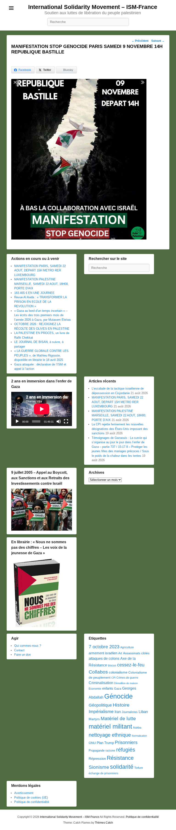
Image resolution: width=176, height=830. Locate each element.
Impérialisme (101, 711)
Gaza (117, 688)
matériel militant (110, 726)
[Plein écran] (66, 421)
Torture (138, 767)
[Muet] (58, 421)
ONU (92, 743)
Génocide (118, 696)
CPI (113, 677)
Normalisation (139, 735)
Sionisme (99, 767)
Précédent (140, 40)
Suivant (158, 40)
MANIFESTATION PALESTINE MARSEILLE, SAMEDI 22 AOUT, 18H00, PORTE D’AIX (41, 284)
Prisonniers (126, 742)
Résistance (120, 758)
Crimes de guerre (127, 677)
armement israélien (103, 653)
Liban (143, 711)
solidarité (121, 766)
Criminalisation (101, 683)
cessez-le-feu (130, 664)
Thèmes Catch (104, 822)
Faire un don (22, 654)
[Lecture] (17, 421)
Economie (95, 688)
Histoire (121, 704)
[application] (41, 409)
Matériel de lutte (118, 718)
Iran (118, 712)
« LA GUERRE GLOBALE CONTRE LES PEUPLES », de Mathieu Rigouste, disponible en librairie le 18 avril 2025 (41, 355)
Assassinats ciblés (136, 653)
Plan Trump (105, 743)
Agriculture (127, 647)
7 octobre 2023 (104, 646)
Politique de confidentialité (31, 802)
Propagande (96, 750)
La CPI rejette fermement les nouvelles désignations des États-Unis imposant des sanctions (120, 429)
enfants (107, 688)
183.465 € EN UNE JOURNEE (34, 293)
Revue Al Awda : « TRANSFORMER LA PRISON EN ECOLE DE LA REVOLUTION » (40, 301)
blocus (112, 665)
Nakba (137, 727)
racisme (110, 750)
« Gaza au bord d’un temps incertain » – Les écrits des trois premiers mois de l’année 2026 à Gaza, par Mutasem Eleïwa (42, 315)
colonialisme (118, 672)
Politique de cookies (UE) (31, 797)
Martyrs (94, 719)
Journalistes (130, 712)
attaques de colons (104, 658)
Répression (97, 758)
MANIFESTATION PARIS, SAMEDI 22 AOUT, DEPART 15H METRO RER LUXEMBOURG (40, 270)
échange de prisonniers (103, 773)
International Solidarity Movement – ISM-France (92, 7)
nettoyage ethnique (110, 735)
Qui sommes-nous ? (27, 645)
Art (120, 653)
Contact (19, 650)
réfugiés (125, 750)
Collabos (98, 671)
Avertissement (23, 793)
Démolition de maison (126, 683)
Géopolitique (100, 705)
